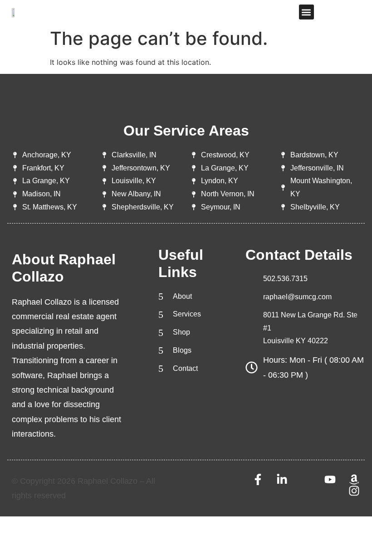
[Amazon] (354, 479)
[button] (306, 12)
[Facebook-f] (258, 479)
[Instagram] (354, 490)
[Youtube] (330, 479)
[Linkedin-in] (282, 479)
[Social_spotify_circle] (306, 479)
